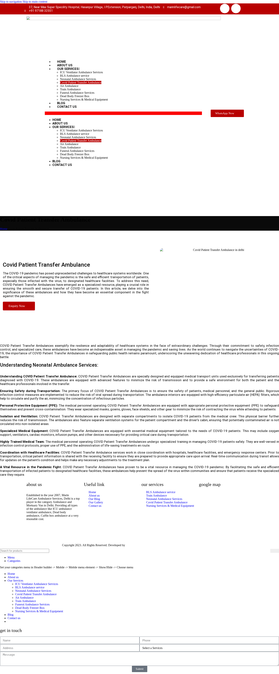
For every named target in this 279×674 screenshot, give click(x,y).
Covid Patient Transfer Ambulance (80, 82)
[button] (123, 113)
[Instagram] (236, 8)
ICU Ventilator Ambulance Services (81, 72)
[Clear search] (267, 551)
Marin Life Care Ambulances (43, 545)
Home (56, 120)
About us (60, 123)
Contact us (67, 107)
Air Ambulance (69, 85)
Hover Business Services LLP (144, 545)
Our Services (67, 69)
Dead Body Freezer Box (74, 96)
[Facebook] (224, 8)
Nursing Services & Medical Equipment (84, 99)
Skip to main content (35, 1)
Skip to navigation (11, 1)
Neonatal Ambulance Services (78, 79)
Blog (56, 161)
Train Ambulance (70, 89)
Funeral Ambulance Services (77, 92)
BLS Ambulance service (74, 75)
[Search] (274, 551)
